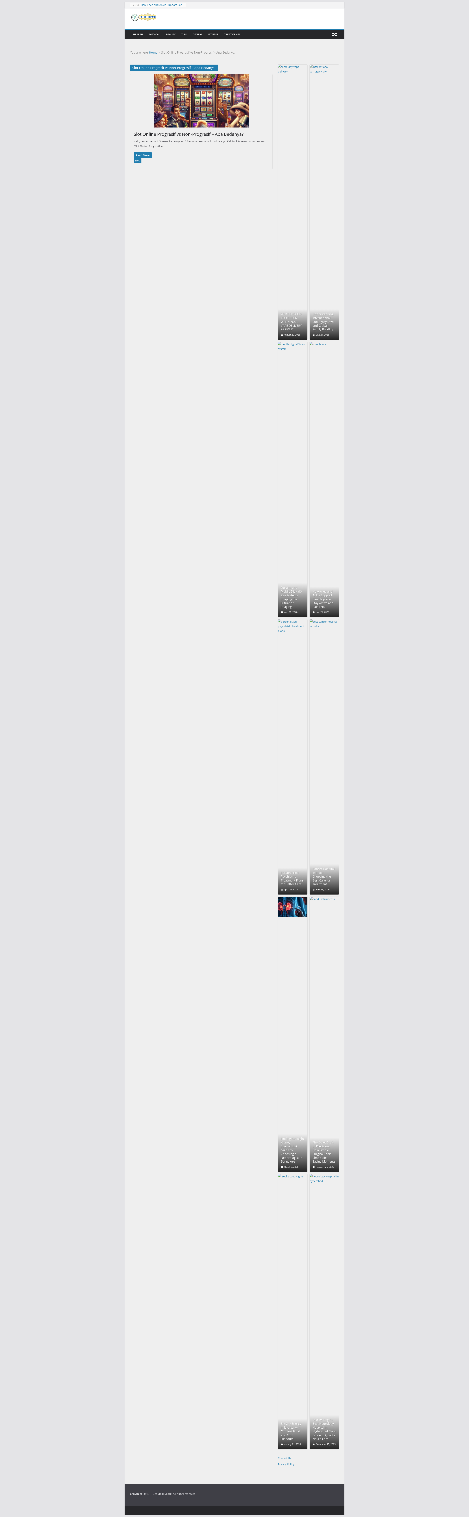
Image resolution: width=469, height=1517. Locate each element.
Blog (137, 160)
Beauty (171, 34)
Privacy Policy (286, 1464)
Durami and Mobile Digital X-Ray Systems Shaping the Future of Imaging (292, 597)
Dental (197, 34)
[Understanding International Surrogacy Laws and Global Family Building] (324, 202)
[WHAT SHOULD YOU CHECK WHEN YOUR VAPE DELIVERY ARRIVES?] (292, 202)
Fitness (213, 34)
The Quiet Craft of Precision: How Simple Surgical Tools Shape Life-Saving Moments (324, 1152)
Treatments (232, 34)
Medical (154, 34)
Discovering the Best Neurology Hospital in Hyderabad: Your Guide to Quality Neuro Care (324, 1429)
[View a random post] (334, 34)
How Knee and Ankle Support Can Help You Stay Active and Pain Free (162, 6)
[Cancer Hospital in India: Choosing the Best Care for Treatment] (324, 757)
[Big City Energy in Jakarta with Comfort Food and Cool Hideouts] (292, 1311)
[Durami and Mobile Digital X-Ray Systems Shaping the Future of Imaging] (292, 479)
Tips (184, 34)
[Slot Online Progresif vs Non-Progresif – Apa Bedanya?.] (201, 101)
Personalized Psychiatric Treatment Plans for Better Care (292, 878)
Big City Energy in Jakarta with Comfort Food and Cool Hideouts (291, 1431)
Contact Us (284, 1458)
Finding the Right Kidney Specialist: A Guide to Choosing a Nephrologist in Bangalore (292, 1150)
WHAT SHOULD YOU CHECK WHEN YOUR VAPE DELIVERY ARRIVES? (291, 321)
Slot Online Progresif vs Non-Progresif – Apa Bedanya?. (189, 134)
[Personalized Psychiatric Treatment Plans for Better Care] (292, 757)
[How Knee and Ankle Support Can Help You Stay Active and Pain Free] (324, 479)
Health (138, 34)
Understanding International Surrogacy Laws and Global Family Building (323, 321)
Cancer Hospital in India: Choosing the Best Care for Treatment (324, 876)
